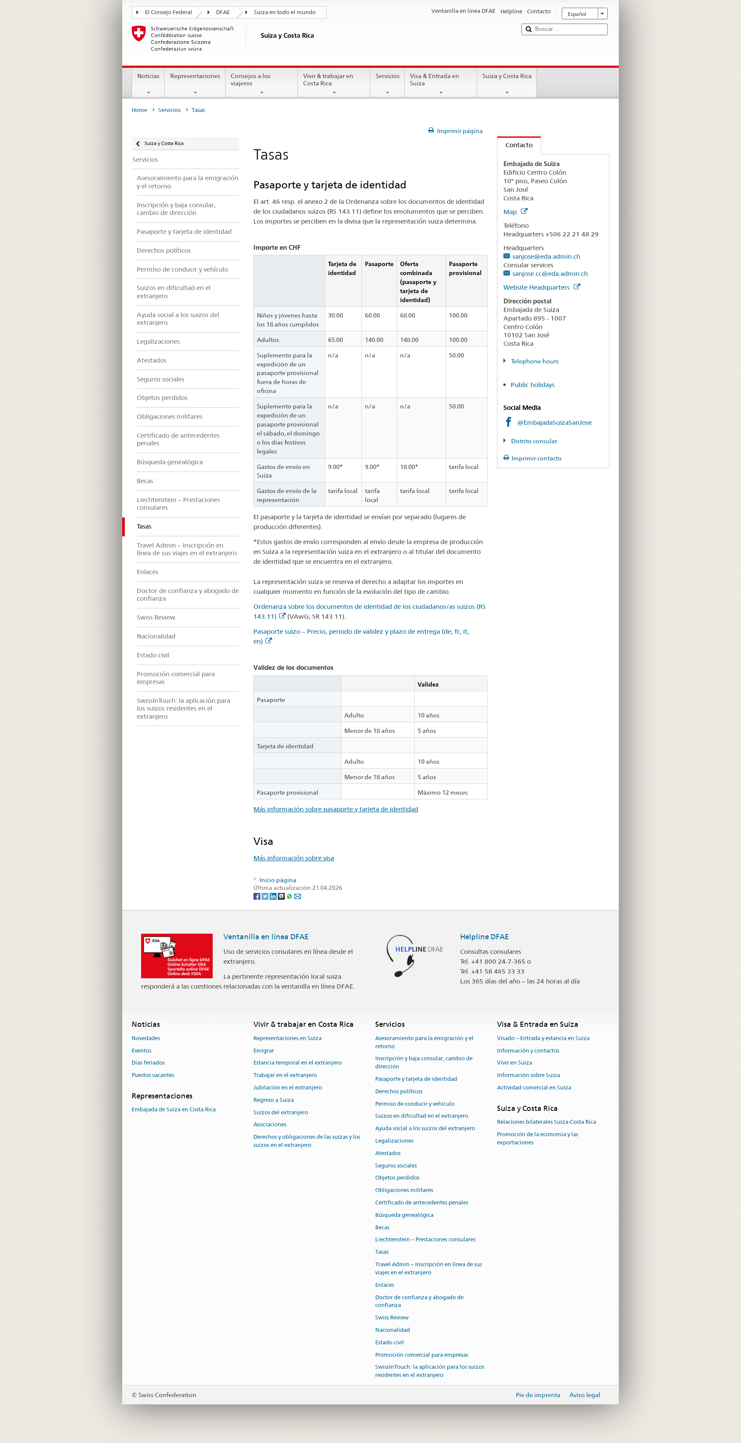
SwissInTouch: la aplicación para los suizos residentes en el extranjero (429, 1371)
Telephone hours (534, 361)
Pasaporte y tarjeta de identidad (416, 1079)
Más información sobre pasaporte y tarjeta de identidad (335, 809)
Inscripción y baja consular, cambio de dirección (424, 1063)
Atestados (388, 1153)
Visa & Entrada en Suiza (434, 80)
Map (510, 212)
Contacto (515, 145)
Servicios (388, 76)
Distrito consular (533, 441)
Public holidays (532, 385)
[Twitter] (266, 895)
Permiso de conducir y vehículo (415, 1104)
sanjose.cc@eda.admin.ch (550, 273)
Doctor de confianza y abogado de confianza (419, 1301)
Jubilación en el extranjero (287, 1087)
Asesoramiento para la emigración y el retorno (424, 1042)
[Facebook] (257, 895)
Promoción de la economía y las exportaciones (537, 1138)
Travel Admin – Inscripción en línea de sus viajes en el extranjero (428, 1268)
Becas (382, 1227)
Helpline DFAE (484, 936)
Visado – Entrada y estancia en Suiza (543, 1038)
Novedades (146, 1038)
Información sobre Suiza (528, 1075)
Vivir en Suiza (514, 1063)
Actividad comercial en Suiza (534, 1087)
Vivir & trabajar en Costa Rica (328, 80)
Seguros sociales (396, 1165)
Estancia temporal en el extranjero (297, 1063)
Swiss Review (392, 1317)
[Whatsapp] (290, 895)
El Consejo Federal (168, 12)
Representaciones (195, 76)
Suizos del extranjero (280, 1112)
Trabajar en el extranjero (285, 1075)
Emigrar (263, 1050)
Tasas (382, 1252)
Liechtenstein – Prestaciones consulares (425, 1240)
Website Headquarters (537, 287)
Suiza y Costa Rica (507, 76)
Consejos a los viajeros (251, 80)
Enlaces (384, 1285)
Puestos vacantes (153, 1075)
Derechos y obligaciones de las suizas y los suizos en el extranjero (306, 1141)
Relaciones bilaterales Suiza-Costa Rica (546, 1122)
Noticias (148, 76)
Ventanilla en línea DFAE (266, 936)
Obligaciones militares (404, 1190)
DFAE (223, 12)
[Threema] (282, 895)
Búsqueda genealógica (404, 1215)
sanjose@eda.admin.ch (546, 256)
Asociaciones (269, 1125)
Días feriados (148, 1063)
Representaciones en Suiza (287, 1038)
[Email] (297, 895)
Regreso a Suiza (273, 1100)
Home (139, 110)
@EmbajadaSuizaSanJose (554, 422)
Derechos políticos (398, 1091)
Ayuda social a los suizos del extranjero (425, 1128)
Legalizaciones (394, 1140)
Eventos (141, 1050)
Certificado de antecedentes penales (421, 1202)
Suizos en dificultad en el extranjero (421, 1116)
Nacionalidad (392, 1330)
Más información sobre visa (293, 858)
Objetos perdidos (397, 1178)
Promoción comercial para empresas (421, 1355)
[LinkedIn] (274, 895)
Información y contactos (528, 1050)
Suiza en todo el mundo (285, 12)
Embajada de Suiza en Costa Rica (174, 1109)
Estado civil (389, 1342)
